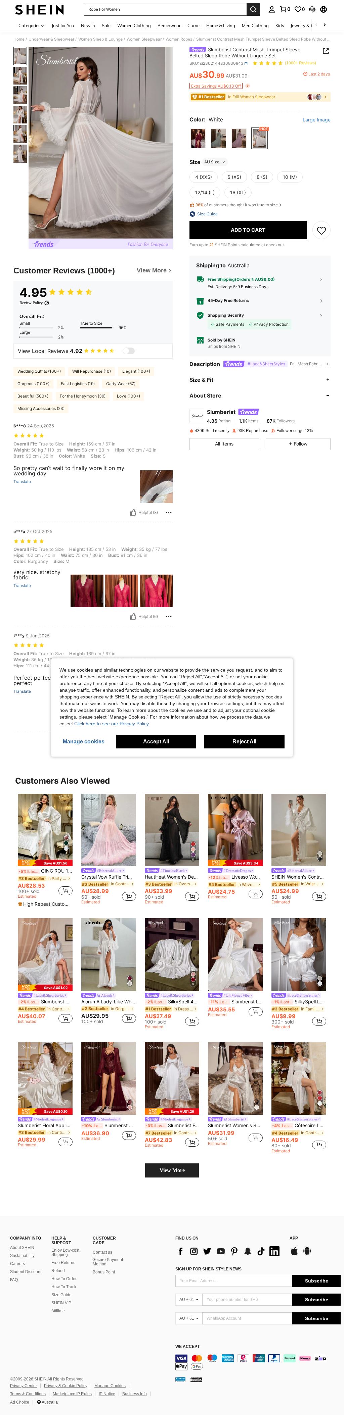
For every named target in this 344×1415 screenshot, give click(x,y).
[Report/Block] (169, 513)
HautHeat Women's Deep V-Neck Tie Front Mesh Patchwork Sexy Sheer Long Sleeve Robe (172, 877)
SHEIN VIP (61, 1303)
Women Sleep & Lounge (100, 39)
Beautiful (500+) (32, 396)
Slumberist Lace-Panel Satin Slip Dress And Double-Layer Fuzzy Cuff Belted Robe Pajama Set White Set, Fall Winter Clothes (236, 1001)
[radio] (198, 138)
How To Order (64, 1278)
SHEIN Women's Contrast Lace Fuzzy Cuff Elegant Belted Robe (298, 877)
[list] (229, 1251)
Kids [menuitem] (279, 25)
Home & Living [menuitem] (220, 25)
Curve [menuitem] (193, 25)
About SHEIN (22, 1247)
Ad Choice (19, 1402)
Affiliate (58, 1311)
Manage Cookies (110, 1385)
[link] (285, 9)
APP (294, 1238)
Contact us (102, 1252)
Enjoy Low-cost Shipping (65, 1252)
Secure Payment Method (108, 1262)
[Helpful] (133, 513)
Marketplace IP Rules (72, 1394)
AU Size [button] (211, 161)
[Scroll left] (316, 25)
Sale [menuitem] (106, 25)
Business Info (134, 1394)
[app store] (294, 1254)
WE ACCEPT (187, 1347)
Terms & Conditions (28, 1394)
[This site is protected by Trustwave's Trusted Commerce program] (180, 1379)
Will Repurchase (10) (91, 371)
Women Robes (179, 39)
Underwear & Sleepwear (51, 39)
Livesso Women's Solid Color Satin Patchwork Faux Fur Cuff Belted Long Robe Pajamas (236, 877)
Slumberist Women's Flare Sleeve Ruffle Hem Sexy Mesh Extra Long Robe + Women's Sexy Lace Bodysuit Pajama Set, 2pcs (109, 1125)
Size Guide (61, 1295)
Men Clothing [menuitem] (255, 25)
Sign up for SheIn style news (208, 1269)
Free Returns (63, 1262)
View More (172, 1170)
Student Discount (25, 1271)
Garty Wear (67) (120, 383)
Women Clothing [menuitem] (134, 25)
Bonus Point (104, 1272)
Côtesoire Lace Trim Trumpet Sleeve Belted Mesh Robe (299, 1125)
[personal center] (272, 9)
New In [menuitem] (88, 25)
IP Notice (107, 1394)
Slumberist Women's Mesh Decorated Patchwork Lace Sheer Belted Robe (45, 1001)
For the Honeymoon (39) (82, 396)
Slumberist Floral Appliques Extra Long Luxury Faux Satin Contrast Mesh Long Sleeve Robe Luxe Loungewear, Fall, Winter (45, 1125)
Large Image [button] (317, 119)
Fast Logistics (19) (78, 383)
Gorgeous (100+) (33, 383)
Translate (22, 481)
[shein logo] (39, 9)
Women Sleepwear (144, 39)
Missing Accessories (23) (40, 408)
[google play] (307, 1254)
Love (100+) (128, 396)
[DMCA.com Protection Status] (196, 1379)
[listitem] (45, 850)
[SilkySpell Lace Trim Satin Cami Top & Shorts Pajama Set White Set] (298, 954)
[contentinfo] (258, 1362)
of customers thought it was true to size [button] (237, 204)
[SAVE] (321, 230)
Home (19, 39)
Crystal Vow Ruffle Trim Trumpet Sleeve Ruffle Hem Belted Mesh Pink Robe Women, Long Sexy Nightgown (108, 877)
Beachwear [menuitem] (169, 25)
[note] (45, 863)
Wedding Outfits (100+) (39, 371)
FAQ (14, 1279)
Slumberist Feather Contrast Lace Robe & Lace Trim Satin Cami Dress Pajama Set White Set (172, 1125)
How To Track (63, 1287)
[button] (312, 9)
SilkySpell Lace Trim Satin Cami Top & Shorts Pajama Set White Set (299, 1001)
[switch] (129, 351)
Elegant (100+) (136, 371)
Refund (58, 1270)
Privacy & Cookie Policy (65, 1385)
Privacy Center (23, 1385)
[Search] (253, 9)
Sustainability (22, 1255)
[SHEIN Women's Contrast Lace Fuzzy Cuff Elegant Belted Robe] (298, 830)
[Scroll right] (324, 25)
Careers (17, 1263)
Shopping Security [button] (226, 315)
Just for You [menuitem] (63, 25)
